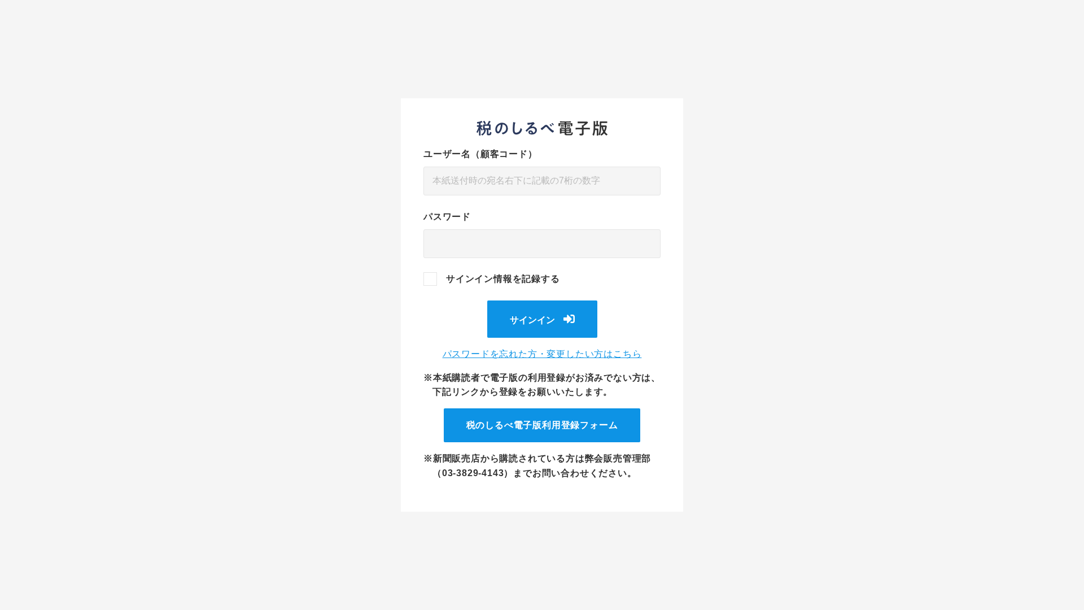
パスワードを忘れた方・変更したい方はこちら (542, 354)
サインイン (532, 320)
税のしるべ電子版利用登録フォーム (542, 425)
